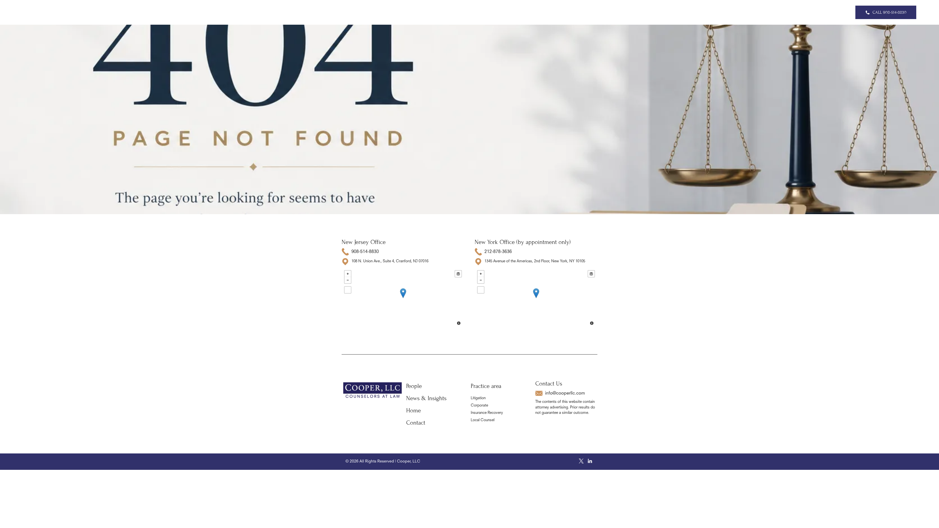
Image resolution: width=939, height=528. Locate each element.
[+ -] (403, 298)
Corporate (479, 405)
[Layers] (458, 274)
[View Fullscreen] (348, 290)
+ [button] (348, 274)
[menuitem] (387, 12)
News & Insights (426, 398)
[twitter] (581, 461)
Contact (415, 422)
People (414, 386)
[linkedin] (589, 461)
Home (413, 410)
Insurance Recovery (487, 413)
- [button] (348, 280)
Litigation (478, 398)
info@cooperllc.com (565, 393)
